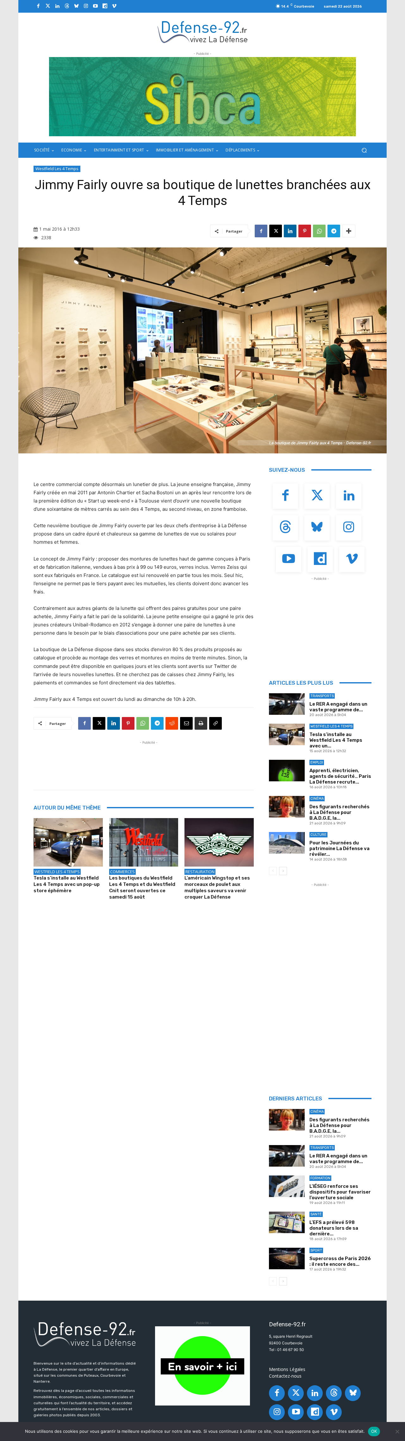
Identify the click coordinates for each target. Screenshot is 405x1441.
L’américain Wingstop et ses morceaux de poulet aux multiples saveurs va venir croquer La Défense (217, 887)
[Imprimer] (201, 723)
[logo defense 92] (202, 31)
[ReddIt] (171, 723)
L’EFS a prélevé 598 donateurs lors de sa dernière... (333, 1228)
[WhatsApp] (319, 231)
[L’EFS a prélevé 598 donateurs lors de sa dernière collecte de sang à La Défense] (287, 1222)
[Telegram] (333, 231)
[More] (348, 231)
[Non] (397, 1431)
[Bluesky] (76, 6)
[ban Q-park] (202, 1366)
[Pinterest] (304, 231)
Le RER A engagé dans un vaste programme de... (338, 707)
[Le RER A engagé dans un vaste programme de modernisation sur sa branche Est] (287, 704)
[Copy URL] (215, 723)
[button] (364, 150)
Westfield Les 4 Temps (56, 168)
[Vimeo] (114, 6)
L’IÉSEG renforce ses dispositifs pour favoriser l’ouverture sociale (340, 1192)
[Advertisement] (149, 760)
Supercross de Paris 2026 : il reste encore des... (340, 1261)
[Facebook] (38, 6)
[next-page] (283, 871)
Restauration (200, 871)
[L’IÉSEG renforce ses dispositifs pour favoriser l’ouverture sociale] (287, 1186)
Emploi (316, 762)
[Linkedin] (57, 6)
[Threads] (67, 6)
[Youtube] (95, 6)
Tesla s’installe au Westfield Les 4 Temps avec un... (335, 740)
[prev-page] (273, 871)
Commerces (122, 871)
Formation (320, 1178)
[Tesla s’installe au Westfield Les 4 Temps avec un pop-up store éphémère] (68, 842)
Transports (322, 696)
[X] (275, 231)
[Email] (186, 723)
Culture (318, 835)
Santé (316, 1214)
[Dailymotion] (104, 6)
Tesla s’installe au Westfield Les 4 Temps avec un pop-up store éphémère (67, 884)
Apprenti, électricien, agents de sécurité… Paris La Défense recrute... (340, 776)
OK (374, 1431)
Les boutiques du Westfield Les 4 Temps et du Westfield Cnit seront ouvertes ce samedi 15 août (142, 887)
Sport (316, 1250)
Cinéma (317, 799)
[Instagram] (85, 6)
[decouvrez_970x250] (202, 96)
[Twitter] (48, 6)
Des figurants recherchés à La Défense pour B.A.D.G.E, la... (339, 812)
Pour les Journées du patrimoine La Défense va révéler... (339, 848)
